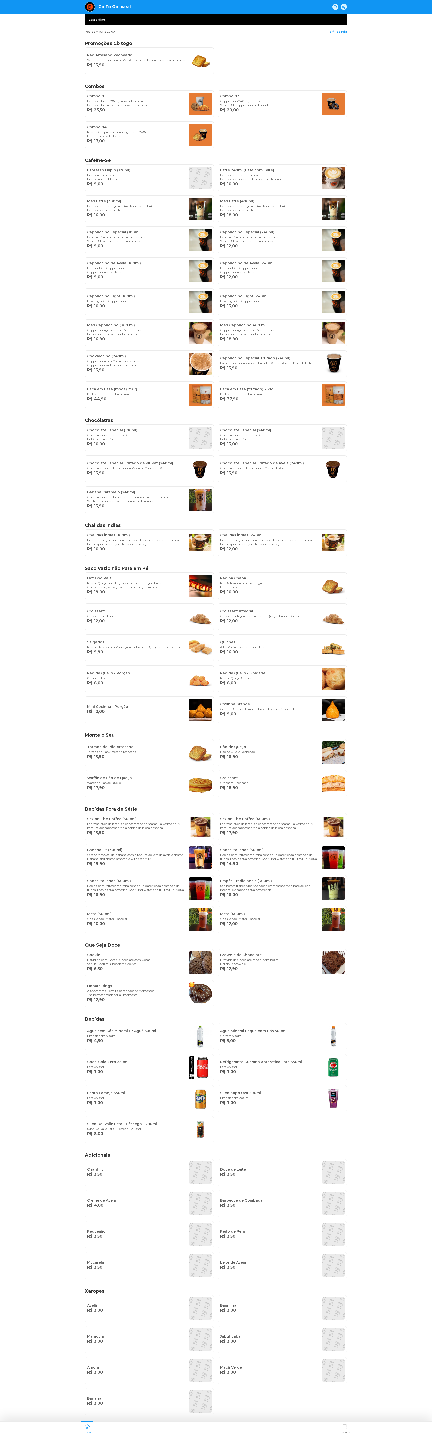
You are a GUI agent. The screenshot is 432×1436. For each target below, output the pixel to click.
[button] (87, 1428)
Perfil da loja (337, 31)
